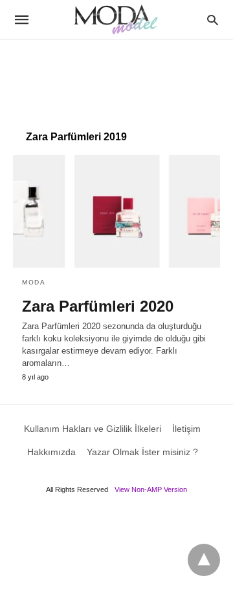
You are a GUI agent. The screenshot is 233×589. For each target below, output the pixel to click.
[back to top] (204, 560)
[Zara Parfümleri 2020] (116, 211)
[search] (212, 19)
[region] (116, 78)
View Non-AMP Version (151, 489)
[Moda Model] (116, 19)
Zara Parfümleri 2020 (97, 306)
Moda (33, 282)
